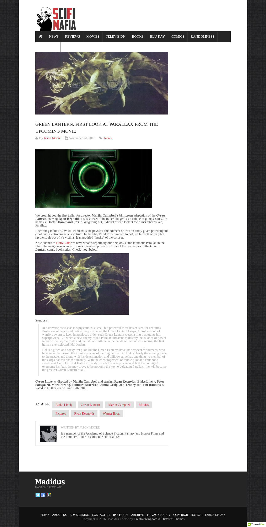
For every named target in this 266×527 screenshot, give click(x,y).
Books (138, 36)
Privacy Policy (158, 514)
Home (45, 514)
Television (116, 36)
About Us (59, 514)
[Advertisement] (155, 15)
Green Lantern (90, 404)
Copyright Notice (187, 514)
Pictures (60, 413)
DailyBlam (63, 243)
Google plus (49, 495)
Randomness (202, 36)
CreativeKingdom (145, 519)
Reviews (72, 36)
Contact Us (101, 514)
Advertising (79, 514)
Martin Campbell (119, 404)
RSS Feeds (120, 514)
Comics (177, 36)
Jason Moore (52, 138)
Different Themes (173, 519)
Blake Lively (64, 404)
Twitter (37, 495)
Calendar (47, 47)
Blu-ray (157, 36)
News (54, 36)
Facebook (43, 495)
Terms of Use (214, 514)
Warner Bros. (111, 413)
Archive (137, 514)
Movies (92, 36)
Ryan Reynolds (84, 413)
